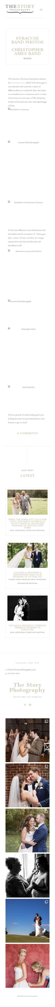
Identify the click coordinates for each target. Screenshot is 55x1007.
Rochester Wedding (27, 583)
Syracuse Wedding (35, 530)
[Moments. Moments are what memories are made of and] (28, 876)
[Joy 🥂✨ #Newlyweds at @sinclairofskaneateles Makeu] (28, 830)
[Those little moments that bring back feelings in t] (28, 921)
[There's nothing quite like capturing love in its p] (28, 785)
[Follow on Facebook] (25, 705)
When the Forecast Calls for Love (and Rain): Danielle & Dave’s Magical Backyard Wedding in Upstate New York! (27, 523)
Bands (27, 59)
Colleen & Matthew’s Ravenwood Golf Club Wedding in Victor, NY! (27, 574)
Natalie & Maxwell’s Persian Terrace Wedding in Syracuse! (27, 627)
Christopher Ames (18, 82)
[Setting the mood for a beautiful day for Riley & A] (28, 966)
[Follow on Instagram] (30, 705)
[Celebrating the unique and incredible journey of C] (28, 740)
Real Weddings (17, 530)
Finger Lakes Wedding (19, 579)
